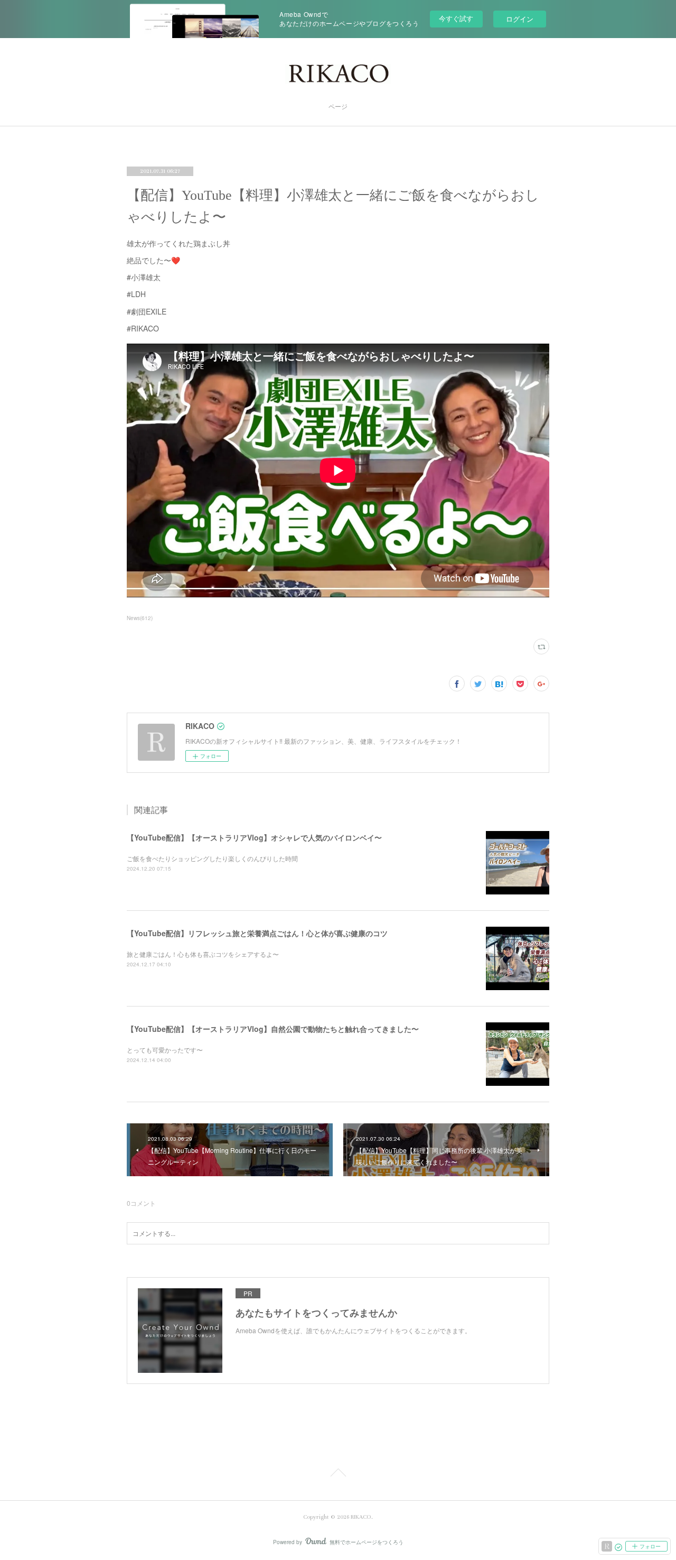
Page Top (338, 1474)
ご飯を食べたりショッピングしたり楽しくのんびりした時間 (212, 858)
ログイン (519, 19)
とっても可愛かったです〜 (165, 1049)
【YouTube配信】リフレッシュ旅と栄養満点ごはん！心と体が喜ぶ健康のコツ (257, 933)
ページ (338, 107)
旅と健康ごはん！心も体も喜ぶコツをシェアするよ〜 (203, 953)
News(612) (140, 618)
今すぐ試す (456, 18)
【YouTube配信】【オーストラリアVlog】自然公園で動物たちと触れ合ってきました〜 (273, 1028)
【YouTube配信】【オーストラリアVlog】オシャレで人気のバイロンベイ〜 (254, 837)
